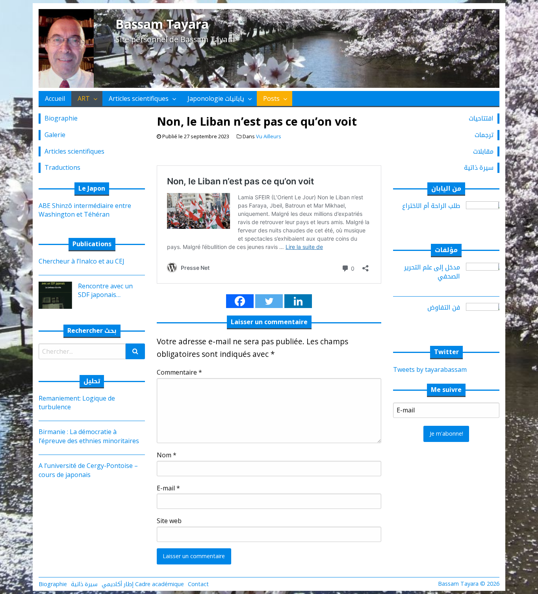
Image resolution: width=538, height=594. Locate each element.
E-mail (168, 488)
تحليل (91, 381)
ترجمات (484, 134)
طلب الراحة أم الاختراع (431, 205)
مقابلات (483, 151)
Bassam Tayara (162, 23)
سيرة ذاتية (478, 167)
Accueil (55, 98)
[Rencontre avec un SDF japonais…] (52, 294)
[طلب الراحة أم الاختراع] (485, 214)
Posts (271, 98)
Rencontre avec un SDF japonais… (105, 290)
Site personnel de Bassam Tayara (175, 39)
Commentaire (179, 372)
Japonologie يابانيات (215, 98)
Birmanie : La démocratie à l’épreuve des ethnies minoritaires (89, 436)
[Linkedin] (298, 301)
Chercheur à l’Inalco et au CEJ (81, 261)
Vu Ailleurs (268, 136)
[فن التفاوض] (485, 316)
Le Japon (91, 188)
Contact (198, 584)
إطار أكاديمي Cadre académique (143, 584)
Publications (91, 243)
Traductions (62, 167)
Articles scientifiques (139, 98)
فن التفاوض (443, 307)
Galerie (55, 134)
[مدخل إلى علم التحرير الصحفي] (485, 275)
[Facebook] (240, 301)
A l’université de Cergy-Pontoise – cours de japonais (88, 470)
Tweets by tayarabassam (430, 369)
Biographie (61, 118)
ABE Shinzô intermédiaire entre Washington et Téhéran (85, 210)
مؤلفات (446, 249)
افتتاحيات (481, 118)
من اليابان (446, 188)
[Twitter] (269, 301)
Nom (166, 455)
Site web (169, 520)
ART (84, 98)
